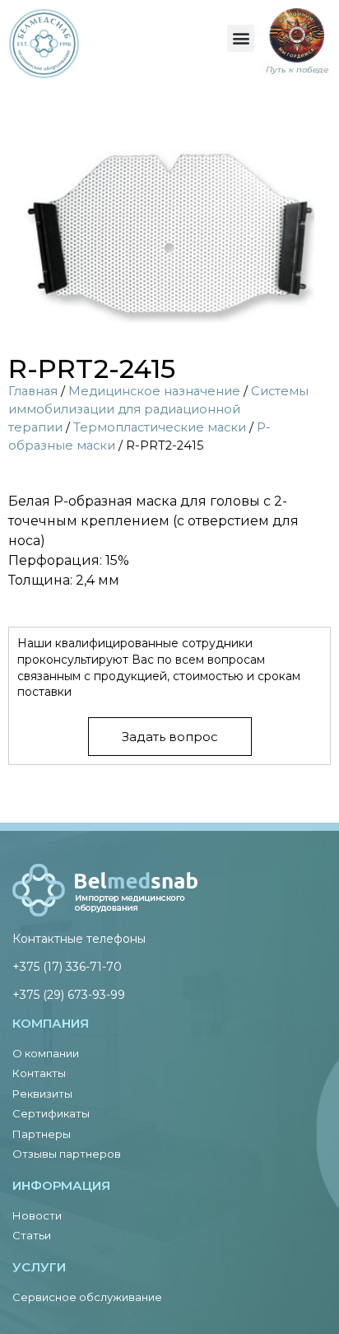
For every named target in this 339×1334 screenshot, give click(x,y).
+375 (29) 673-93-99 (68, 994)
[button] (240, 38)
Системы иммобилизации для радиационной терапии (158, 409)
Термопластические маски (159, 427)
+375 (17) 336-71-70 (67, 966)
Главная (33, 391)
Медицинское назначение (154, 391)
